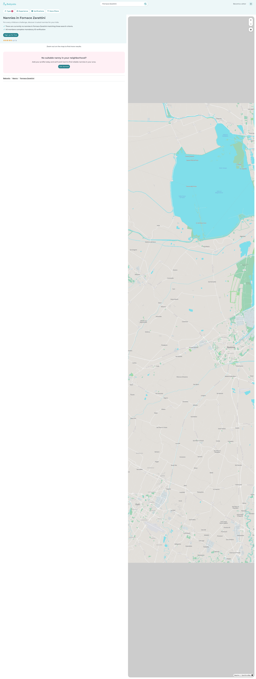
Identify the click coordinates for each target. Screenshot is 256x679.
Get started (64, 66)
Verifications (38, 11)
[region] (191, 346)
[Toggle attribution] (252, 675)
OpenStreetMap (246, 675)
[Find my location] (251, 30)
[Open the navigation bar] (251, 4)
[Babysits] (9, 4)
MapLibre (237, 675)
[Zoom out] (251, 24)
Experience (23, 11)
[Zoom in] (251, 20)
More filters (54, 11)
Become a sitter (239, 4)
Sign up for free (10, 35)
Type (9, 11)
